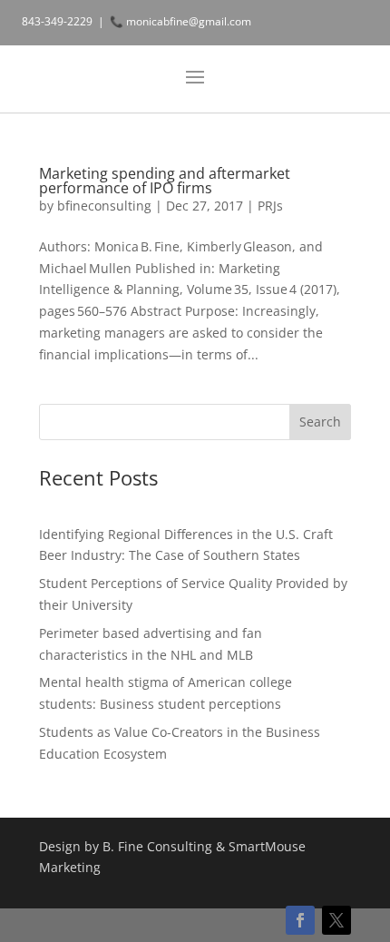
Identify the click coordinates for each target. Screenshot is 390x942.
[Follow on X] (336, 920)
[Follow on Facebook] (300, 920)
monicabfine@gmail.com (188, 21)
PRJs (270, 205)
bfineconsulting (104, 205)
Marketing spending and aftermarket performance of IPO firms (164, 180)
